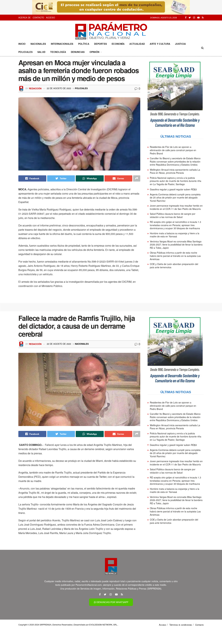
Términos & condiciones (180, 624)
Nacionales (38, 43)
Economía (118, 43)
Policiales (25, 52)
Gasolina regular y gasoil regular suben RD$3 (173, 189)
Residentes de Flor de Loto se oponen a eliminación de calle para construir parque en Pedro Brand (173, 150)
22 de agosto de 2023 (59, 88)
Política (83, 43)
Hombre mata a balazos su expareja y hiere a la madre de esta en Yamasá (174, 235)
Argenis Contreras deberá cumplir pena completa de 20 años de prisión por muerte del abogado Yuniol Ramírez (175, 197)
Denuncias (78, 52)
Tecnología (58, 52)
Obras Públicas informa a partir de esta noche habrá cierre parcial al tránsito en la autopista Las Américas (175, 256)
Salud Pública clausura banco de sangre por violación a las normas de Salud (172, 215)
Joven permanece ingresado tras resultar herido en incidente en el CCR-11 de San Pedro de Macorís (176, 207)
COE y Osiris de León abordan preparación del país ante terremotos (174, 265)
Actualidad (137, 43)
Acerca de (24, 17)
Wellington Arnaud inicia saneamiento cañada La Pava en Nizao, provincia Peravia (175, 171)
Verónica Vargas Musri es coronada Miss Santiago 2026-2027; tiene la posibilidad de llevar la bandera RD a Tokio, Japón (176, 244)
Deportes (100, 43)
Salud (41, 52)
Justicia (180, 43)
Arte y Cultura (160, 43)
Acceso (50, 17)
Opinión (94, 52)
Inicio (22, 43)
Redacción (35, 88)
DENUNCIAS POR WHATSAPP (112, 602)
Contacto (38, 17)
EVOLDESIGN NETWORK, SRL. (103, 624)
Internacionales (62, 43)
